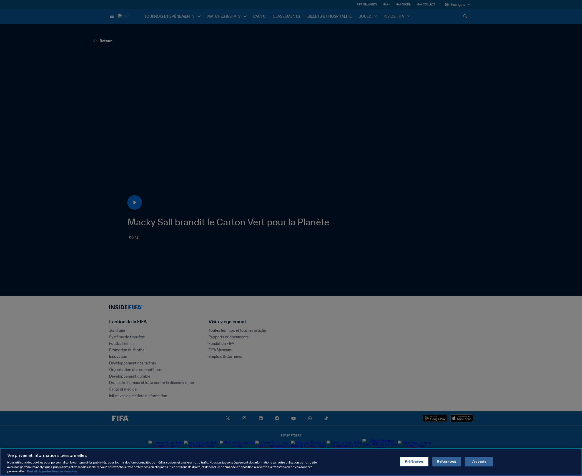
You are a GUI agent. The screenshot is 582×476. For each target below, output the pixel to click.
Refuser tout (446, 462)
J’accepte (479, 462)
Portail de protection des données (52, 471)
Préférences (414, 462)
